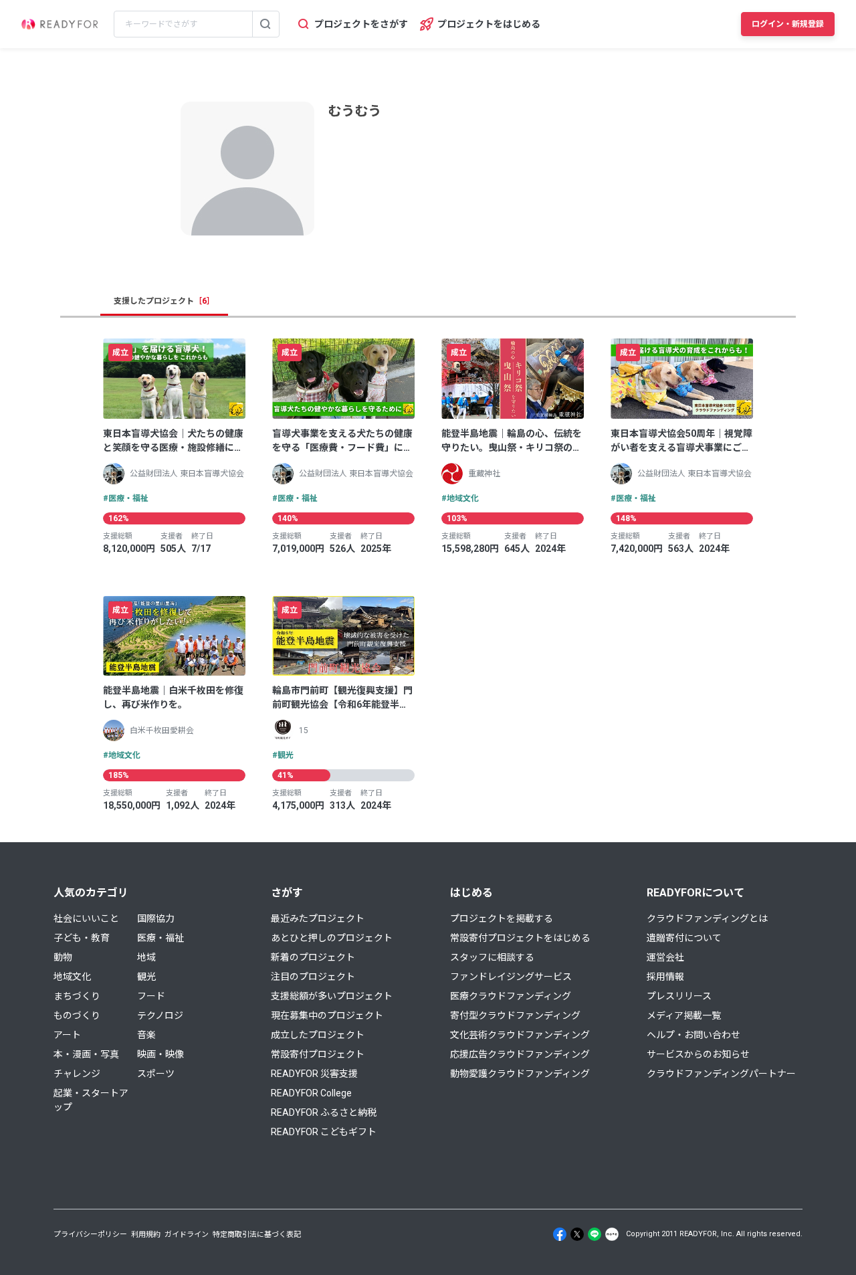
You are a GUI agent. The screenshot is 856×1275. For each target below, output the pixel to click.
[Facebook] (559, 1234)
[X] (577, 1234)
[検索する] (265, 24)
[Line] (594, 1234)
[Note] (612, 1234)
